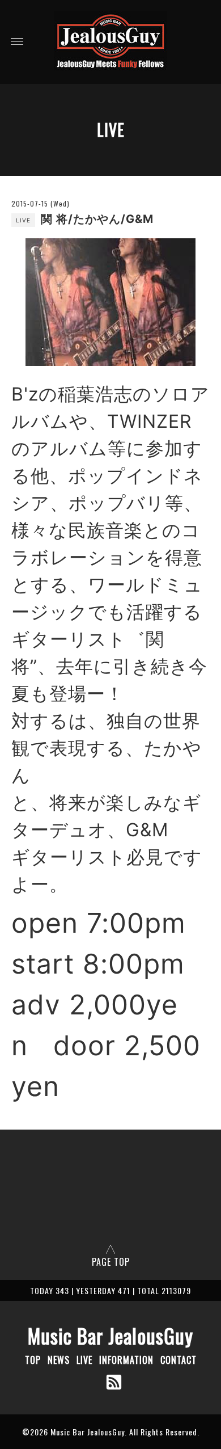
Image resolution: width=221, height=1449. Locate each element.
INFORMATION (126, 1360)
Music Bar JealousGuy (110, 1335)
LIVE (84, 1360)
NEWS (59, 1360)
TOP (33, 1360)
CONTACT (178, 1360)
